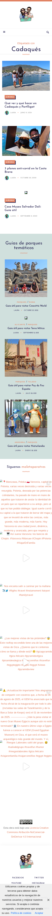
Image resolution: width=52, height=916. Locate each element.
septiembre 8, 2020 (28, 216)
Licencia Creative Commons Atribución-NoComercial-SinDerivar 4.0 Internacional (28, 832)
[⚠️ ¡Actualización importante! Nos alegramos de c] (26, 714)
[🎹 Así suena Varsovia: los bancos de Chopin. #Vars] (26, 558)
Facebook (18, 878)
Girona (10, 97)
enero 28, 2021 (31, 450)
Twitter (39, 878)
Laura (13, 113)
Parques (22, 302)
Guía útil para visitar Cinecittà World (26, 306)
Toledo (32, 382)
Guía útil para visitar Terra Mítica (26, 328)
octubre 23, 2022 (31, 310)
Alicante (20, 324)
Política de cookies (21, 913)
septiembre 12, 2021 (31, 333)
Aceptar (39, 913)
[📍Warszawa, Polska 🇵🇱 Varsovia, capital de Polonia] (26, 506)
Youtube (16, 883)
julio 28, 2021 (31, 393)
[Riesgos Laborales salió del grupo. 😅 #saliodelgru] (26, 766)
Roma (32, 302)
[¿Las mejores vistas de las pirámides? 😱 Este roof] (26, 662)
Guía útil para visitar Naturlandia (26, 446)
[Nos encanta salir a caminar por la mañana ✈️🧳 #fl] (26, 610)
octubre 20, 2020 (28, 178)
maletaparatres (33, 467)
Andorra (20, 442)
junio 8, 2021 (26, 113)
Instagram (38, 883)
